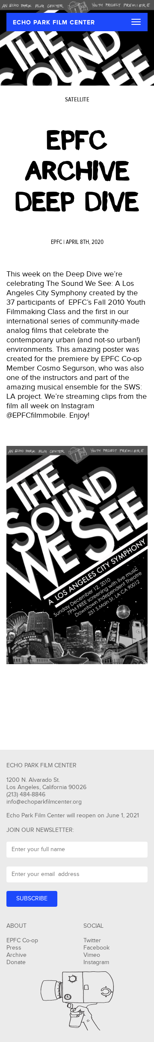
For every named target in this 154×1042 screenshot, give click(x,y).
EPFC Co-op (22, 940)
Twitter (92, 940)
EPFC (56, 242)
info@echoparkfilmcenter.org (44, 802)
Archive (16, 955)
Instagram (96, 962)
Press (13, 947)
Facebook (96, 947)
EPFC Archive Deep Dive (77, 171)
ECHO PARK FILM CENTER (54, 22)
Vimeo (91, 955)
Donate (16, 962)
